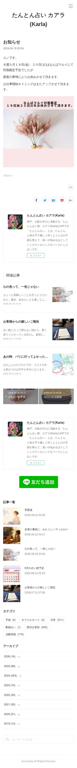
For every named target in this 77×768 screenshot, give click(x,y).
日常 (57, 619)
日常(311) (8, 175)
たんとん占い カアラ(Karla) (38, 19)
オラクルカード (33, 619)
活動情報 (15, 634)
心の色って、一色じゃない (21, 286)
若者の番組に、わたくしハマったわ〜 (46, 529)
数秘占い (13, 627)
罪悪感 (28, 509)
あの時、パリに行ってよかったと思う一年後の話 (36, 356)
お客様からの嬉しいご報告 (21, 321)
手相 (11, 619)
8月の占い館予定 (34, 568)
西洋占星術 (37, 627)
